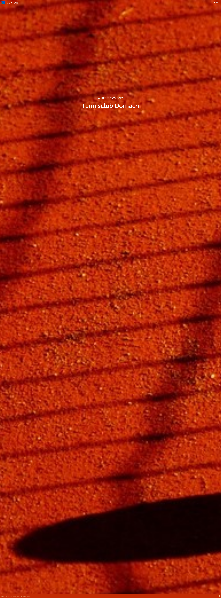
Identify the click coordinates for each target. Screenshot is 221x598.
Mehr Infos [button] (29, 596)
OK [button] (218, 596)
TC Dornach (12, 2)
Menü (217, 2)
